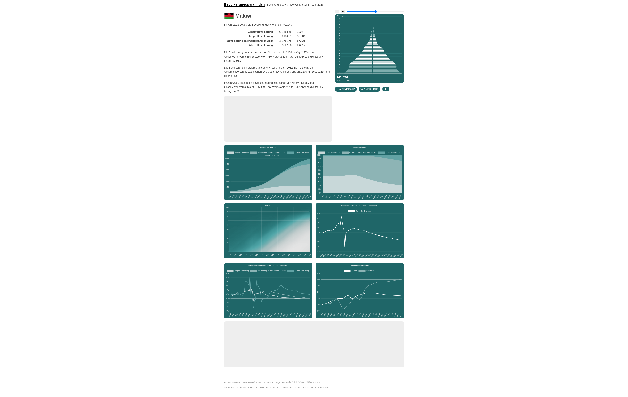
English (244, 382)
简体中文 (302, 382)
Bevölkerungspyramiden (244, 4)
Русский (251, 382)
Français (277, 382)
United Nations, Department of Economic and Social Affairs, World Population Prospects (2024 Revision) (282, 387)
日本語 (294, 382)
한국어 (318, 382)
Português (286, 382)
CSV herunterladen (369, 89)
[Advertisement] (278, 119)
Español (269, 382)
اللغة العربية (260, 382)
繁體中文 (310, 382)
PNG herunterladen (346, 89)
